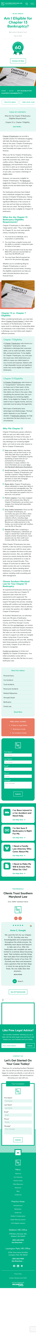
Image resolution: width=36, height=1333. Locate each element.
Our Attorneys (18, 1177)
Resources (18, 1187)
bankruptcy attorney (19, 416)
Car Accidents (8, 680)
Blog (11, 91)
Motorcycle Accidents (10, 689)
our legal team (19, 625)
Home (3, 91)
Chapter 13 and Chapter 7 (15, 321)
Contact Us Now (18, 61)
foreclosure (7, 164)
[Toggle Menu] (32, 3)
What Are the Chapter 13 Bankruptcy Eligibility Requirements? (17, 117)
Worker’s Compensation (18, 1216)
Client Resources (18, 1184)
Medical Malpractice (10, 693)
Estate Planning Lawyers (18, 1219)
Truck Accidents (8, 684)
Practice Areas (10, 102)
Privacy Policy (18, 1274)
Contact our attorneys (10, 651)
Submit (18, 794)
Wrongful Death (9, 697)
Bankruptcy (7, 702)
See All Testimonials (18, 992)
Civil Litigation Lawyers (18, 1223)
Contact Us (18, 1195)
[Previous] (16, 918)
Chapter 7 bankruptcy (12, 343)
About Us (18, 1173)
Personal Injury (8, 676)
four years (25, 259)
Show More (18, 712)
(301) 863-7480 (18, 1259)
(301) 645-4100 (18, 1240)
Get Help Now (18, 820)
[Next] (20, 918)
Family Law (7, 706)
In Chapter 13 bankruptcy (12, 382)
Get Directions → (18, 1242)
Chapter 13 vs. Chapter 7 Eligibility (18, 122)
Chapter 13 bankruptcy (11, 136)
